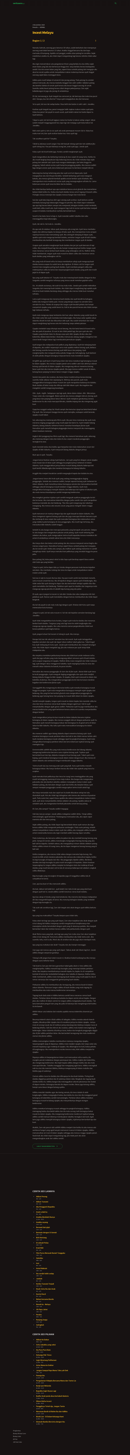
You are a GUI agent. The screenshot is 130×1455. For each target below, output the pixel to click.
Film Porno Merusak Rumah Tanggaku (50, 1253)
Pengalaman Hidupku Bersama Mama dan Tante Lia (56, 1380)
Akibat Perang (41, 1196)
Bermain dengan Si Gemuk (46, 1232)
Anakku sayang (42, 1222)
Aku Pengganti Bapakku (45, 1207)
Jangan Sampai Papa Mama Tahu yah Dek (52, 1370)
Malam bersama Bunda (45, 1299)
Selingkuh (40, 1325)
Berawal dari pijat (43, 1227)
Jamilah (39, 1278)
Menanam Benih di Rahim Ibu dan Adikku (51, 1411)
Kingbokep (17, 1431)
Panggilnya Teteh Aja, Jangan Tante (50, 1406)
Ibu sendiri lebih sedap (45, 1273)
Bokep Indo (17, 1436)
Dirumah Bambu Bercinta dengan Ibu (50, 1422)
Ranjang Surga (41, 1320)
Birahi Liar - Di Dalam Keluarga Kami (50, 1416)
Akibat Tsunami (42, 1202)
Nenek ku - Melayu (43, 1304)
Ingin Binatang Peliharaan (46, 1360)
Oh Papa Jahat (42, 1309)
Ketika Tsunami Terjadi (45, 1284)
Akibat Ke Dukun (42, 1339)
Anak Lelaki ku (41, 1212)
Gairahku (39, 1258)
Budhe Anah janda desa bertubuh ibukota (52, 1396)
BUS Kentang (41, 1237)
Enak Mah (39, 1248)
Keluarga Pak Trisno (43, 1355)
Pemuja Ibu (40, 1375)
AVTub (15, 1439)
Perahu (39, 1314)
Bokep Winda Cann (19, 1433)
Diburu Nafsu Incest (44, 1401)
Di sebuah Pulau (42, 1243)
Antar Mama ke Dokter (45, 1365)
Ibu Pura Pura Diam (43, 1350)
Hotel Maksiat (41, 1268)
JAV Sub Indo (17, 1442)
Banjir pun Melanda (43, 1386)
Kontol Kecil (41, 1294)
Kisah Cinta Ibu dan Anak (45, 1289)
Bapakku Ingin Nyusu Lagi (46, 1391)
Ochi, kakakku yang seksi (46, 1345)
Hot (37, 1263)
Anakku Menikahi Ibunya (45, 1217)
